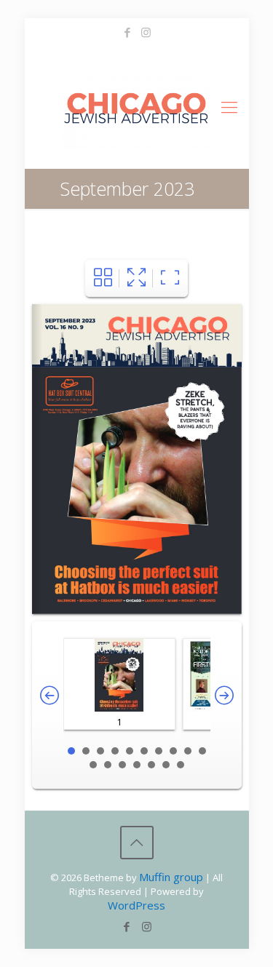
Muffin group (171, 876)
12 (107, 764)
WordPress (136, 905)
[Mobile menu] (229, 106)
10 (202, 751)
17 (180, 764)
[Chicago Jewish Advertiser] (137, 106)
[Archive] (103, 278)
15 (151, 764)
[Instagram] (146, 32)
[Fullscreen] (136, 278)
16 (166, 764)
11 (93, 764)
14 (137, 764)
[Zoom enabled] (170, 278)
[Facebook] (127, 32)
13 (122, 764)
